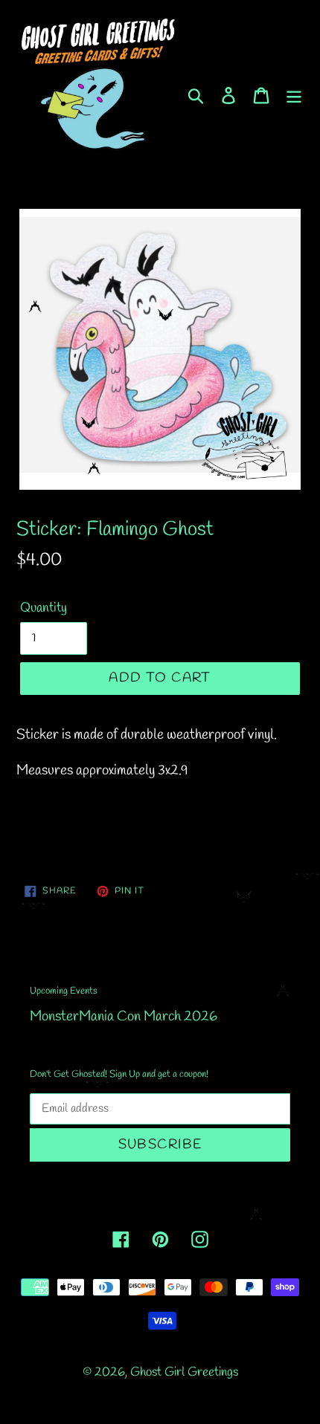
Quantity (43, 608)
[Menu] (294, 94)
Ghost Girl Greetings (184, 1372)
